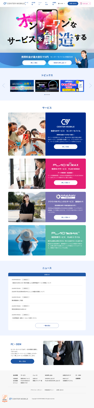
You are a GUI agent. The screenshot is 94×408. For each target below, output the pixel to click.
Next (90, 85)
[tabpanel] (47, 86)
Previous (3, 85)
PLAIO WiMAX (24, 381)
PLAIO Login (85, 3)
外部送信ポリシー (49, 390)
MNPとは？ (66, 378)
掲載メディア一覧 (37, 381)
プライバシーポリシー (36, 390)
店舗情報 (54, 3)
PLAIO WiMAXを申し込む (51, 381)
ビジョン (15, 383)
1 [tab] (44, 94)
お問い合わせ (73, 3)
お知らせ (35, 378)
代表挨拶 (15, 378)
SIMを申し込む (49, 378)
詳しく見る (34, 63)
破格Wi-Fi (23, 383)
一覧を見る (47, 325)
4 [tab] (48, 94)
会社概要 (15, 381)
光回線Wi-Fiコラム (68, 381)
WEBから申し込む (59, 63)
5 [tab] (49, 94)
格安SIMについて (25, 378)
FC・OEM (46, 3)
